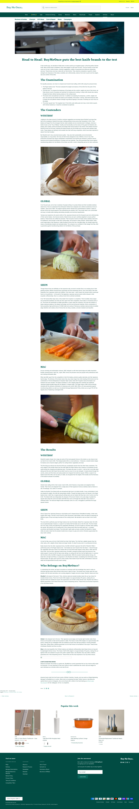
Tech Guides (19, 692)
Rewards (128, 1)
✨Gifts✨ (34, 14)
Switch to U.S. (122, 1)
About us (25, 764)
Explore (97, 14)
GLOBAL (45, 201)
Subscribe (83, 776)
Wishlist (132, 1)
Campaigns (68, 19)
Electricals (82, 14)
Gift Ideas (40, 19)
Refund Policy (9, 775)
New (26, 14)
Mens (74, 14)
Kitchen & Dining (50, 14)
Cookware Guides (12, 692)
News (60, 19)
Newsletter (25, 769)
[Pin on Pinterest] (48, 688)
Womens (67, 14)
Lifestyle (32, 19)
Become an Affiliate (45, 771)
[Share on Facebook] (46, 688)
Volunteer (25, 774)
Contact (42, 761)
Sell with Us (43, 767)
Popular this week (69, 706)
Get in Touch (43, 764)
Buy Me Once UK (12, 802)
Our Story (25, 761)
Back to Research (69, 696)
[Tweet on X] (44, 688)
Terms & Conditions (11, 780)
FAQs (7, 764)
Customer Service (11, 761)
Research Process (27, 767)
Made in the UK (47, 746)
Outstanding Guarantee (77, 742)
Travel (90, 14)
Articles (105, 14)
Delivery (8, 767)
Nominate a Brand (44, 769)
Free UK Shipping (20, 746)
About (112, 14)
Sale (41, 14)
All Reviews (6, 692)
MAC (43, 367)
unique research (75, 1)
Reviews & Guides (21, 19)
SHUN (44, 285)
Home (60, 14)
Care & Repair (51, 19)
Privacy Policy (9, 778)
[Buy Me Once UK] (14, 8)
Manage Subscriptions (11, 769)
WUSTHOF (47, 116)
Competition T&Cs (10, 783)
